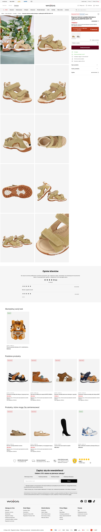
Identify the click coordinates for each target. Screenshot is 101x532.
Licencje (67, 9)
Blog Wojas (62, 512)
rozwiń (70, 494)
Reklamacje (7, 514)
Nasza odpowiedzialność (65, 515)
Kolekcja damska (43, 476)
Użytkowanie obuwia (82, 514)
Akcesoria (32, 9)
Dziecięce (16, 5)
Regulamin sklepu (9, 515)
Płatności (7, 510)
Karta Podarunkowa (45, 514)
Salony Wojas (44, 512)
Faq (78, 510)
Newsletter (25, 512)
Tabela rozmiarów (82, 515)
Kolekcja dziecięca (68, 476)
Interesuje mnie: (28, 476)
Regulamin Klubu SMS (28, 514)
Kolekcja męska (55, 476)
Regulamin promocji (9, 521)
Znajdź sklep (83, 1)
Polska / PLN (95, 1)
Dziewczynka (19, 9)
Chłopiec (26, 9)
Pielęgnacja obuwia (82, 512)
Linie (48, 9)
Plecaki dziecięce (41, 9)
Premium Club (26, 510)
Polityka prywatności (10, 517)
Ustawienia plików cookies (11, 519)
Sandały (53, 9)
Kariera (61, 517)
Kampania (43, 510)
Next (89, 431)
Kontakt (61, 519)
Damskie (4, 5)
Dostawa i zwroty (9, 512)
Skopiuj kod (94, 29)
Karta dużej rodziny (45, 515)
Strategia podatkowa (64, 514)
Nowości (12, 9)
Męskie (10, 5)
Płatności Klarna (45, 517)
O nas (61, 510)
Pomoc (89, 1)
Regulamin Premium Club (29, 515)
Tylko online (60, 9)
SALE (6, 9)
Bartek (86, 14)
